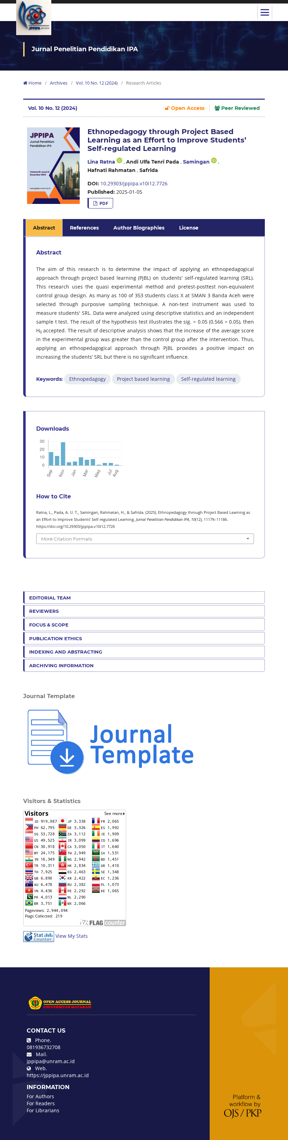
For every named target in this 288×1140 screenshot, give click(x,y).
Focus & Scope (48, 625)
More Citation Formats (66, 539)
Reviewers (44, 611)
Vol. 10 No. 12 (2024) (97, 83)
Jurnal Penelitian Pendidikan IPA (85, 49)
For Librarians (43, 1110)
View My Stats (71, 936)
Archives (58, 83)
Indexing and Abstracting (65, 652)
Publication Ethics (55, 638)
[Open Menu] (265, 12)
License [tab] (188, 228)
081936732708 (43, 1047)
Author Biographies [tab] (138, 228)
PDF (103, 203)
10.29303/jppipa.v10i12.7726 (134, 183)
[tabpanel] (145, 317)
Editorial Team (50, 598)
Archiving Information (61, 665)
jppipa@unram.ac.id (51, 1061)
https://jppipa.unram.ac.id (58, 1075)
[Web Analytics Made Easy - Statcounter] (38, 936)
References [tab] (84, 228)
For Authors (40, 1096)
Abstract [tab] (44, 228)
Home (34, 83)
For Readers (41, 1103)
